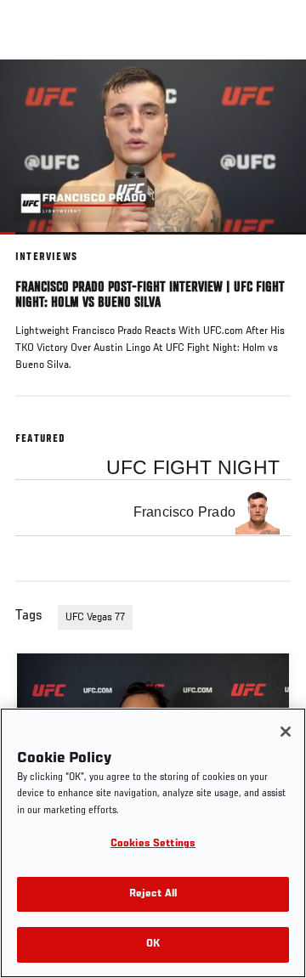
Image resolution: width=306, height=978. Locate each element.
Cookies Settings (153, 844)
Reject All (153, 894)
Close (275, 91)
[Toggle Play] (35, 244)
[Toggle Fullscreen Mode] (271, 244)
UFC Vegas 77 (95, 618)
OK (153, 944)
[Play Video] (153, 146)
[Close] (285, 731)
